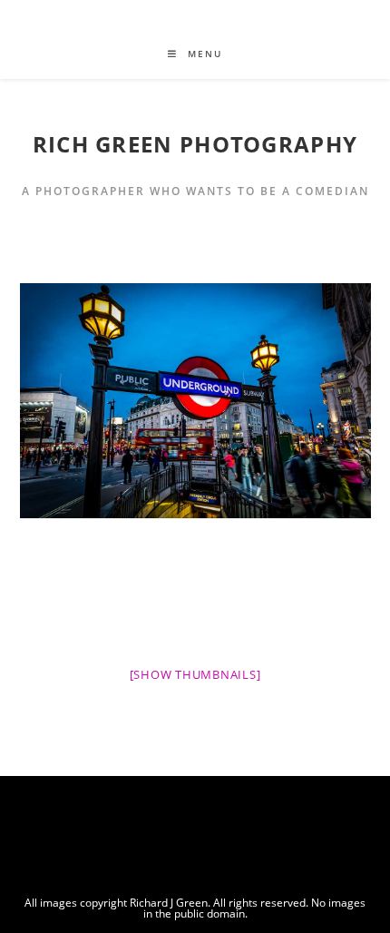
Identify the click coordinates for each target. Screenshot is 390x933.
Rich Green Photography (195, 144)
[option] (195, 400)
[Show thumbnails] (195, 674)
